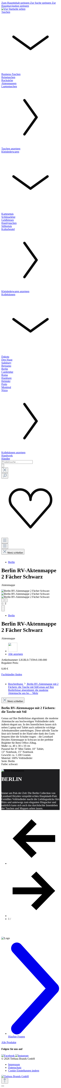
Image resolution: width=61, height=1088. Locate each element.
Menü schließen (15, 552)
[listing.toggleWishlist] (3, 608)
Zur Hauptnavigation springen (28, 4)
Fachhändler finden (11, 674)
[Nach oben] (4, 1081)
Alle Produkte (8, 1042)
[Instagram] (21, 1055)
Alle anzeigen (15, 654)
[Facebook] (8, 1055)
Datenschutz (14, 1067)
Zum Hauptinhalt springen (15, 2)
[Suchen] (2, 465)
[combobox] (17, 462)
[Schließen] (2, 1085)
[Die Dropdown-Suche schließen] (4, 470)
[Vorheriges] (2, 600)
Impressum (14, 1064)
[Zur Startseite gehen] (13, 8)
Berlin (11, 562)
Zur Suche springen (41, 2)
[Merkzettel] (30, 536)
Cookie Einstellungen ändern (23, 1070)
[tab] (33, 689)
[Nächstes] (6, 600)
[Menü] (4, 540)
